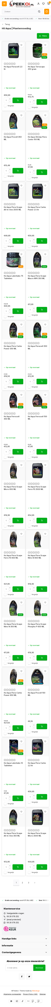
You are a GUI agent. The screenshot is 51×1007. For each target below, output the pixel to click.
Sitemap (43, 994)
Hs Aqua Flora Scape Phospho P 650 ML (37, 625)
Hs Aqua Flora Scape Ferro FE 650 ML (13, 556)
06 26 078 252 (13, 916)
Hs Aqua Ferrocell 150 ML (37, 417)
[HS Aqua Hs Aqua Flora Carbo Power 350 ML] (13, 330)
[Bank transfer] (28, 1001)
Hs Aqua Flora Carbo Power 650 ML (13, 694)
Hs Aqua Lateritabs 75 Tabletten (13, 277)
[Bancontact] (17, 1001)
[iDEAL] (11, 1001)
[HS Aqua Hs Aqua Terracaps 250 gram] (37, 50)
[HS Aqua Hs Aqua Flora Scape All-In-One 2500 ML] (13, 191)
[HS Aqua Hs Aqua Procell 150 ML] (37, 676)
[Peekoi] (21, 4)
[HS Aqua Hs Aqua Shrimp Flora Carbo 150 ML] (37, 120)
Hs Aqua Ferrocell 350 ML (11, 417)
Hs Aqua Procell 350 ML (13, 138)
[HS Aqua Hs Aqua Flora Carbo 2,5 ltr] (37, 747)
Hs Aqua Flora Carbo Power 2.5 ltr (37, 208)
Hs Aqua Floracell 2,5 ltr (13, 68)
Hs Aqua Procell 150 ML (36, 694)
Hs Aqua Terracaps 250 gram (36, 68)
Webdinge (36, 991)
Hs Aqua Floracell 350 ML (37, 347)
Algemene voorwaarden (12, 994)
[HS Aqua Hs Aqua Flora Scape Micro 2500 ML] (37, 817)
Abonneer (39, 968)
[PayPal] (34, 1001)
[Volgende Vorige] (35, 883)
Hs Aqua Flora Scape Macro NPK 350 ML (37, 277)
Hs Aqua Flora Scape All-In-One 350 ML (13, 834)
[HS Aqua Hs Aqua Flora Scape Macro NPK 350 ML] (37, 259)
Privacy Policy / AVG (30, 994)
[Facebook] (22, 976)
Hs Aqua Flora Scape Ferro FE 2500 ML (37, 488)
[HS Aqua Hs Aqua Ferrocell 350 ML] (13, 400)
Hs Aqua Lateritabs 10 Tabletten (13, 764)
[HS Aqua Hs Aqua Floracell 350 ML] (37, 330)
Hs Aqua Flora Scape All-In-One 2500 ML (13, 208)
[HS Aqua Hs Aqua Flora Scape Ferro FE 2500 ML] (37, 470)
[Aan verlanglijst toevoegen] (21, 45)
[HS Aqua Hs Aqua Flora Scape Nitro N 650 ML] (37, 539)
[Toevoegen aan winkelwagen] (18, 100)
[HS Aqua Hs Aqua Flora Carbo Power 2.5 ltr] (37, 191)
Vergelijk (11, 106)
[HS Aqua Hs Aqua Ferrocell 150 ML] (37, 400)
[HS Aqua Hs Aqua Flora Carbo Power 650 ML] (13, 676)
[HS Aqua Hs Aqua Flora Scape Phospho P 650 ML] (37, 608)
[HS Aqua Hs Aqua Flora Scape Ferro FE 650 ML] (13, 539)
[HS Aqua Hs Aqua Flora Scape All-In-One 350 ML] (13, 817)
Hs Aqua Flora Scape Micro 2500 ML (37, 834)
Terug (7, 24)
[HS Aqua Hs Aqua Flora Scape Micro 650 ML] (13, 470)
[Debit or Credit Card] (39, 1001)
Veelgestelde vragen (15, 913)
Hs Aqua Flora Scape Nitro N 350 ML (13, 625)
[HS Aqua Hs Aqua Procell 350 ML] (13, 120)
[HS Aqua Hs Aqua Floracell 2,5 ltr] (13, 50)
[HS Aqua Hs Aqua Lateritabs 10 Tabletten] (13, 747)
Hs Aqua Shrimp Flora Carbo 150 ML (37, 138)
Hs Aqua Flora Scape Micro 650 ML (13, 488)
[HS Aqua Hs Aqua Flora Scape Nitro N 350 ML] (13, 608)
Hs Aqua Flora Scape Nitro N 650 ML (37, 556)
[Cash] (22, 1001)
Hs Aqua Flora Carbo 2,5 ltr (37, 764)
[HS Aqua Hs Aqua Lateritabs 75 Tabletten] (13, 259)
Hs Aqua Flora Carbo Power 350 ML (13, 347)
